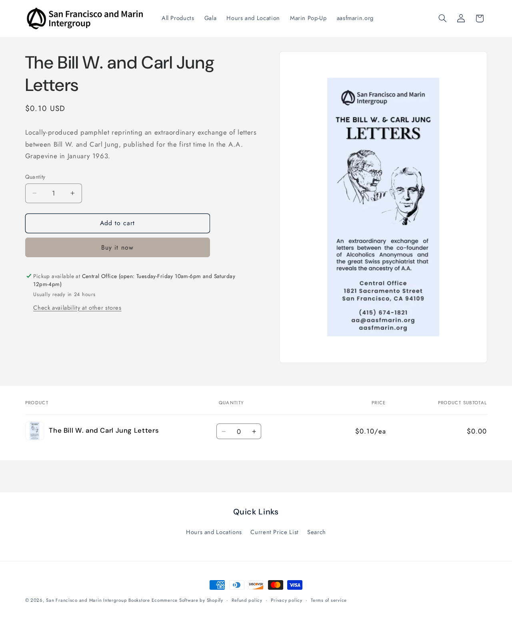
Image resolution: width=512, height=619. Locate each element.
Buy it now (117, 247)
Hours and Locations (214, 532)
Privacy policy (286, 600)
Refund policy (247, 600)
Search (316, 532)
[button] (442, 18)
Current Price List (274, 532)
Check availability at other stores (77, 307)
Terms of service (329, 600)
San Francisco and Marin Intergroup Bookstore (98, 600)
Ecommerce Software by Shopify (187, 600)
